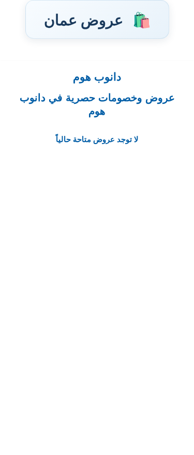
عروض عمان (97, 19)
